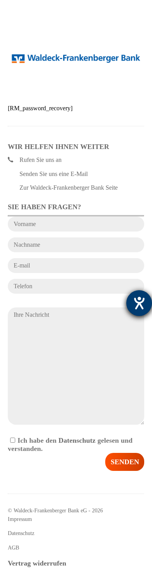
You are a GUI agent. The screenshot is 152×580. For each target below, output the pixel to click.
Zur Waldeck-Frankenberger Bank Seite (68, 187)
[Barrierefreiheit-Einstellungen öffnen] (139, 303)
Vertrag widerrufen (37, 563)
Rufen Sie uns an (40, 159)
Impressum (20, 519)
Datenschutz (76, 440)
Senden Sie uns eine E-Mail (53, 174)
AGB (13, 548)
